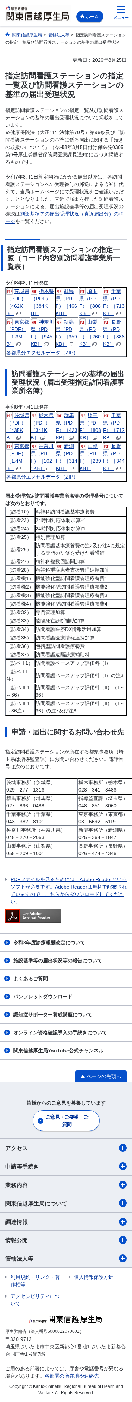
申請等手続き (22, 1166)
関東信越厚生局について (36, 1204)
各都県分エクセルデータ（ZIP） (42, 352)
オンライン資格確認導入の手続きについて (60, 1032)
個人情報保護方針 (93, 1277)
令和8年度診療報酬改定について (49, 942)
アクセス (16, 1148)
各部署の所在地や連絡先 (72, 1376)
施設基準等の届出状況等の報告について (57, 960)
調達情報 (16, 1222)
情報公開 (16, 1240)
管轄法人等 (19, 1259)
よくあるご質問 (30, 978)
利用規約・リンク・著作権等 (35, 1280)
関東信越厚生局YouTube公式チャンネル (58, 1050)
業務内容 (16, 1185)
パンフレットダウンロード (43, 996)
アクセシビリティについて (35, 1299)
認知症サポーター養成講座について (52, 1014)
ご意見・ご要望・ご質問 (67, 1120)
